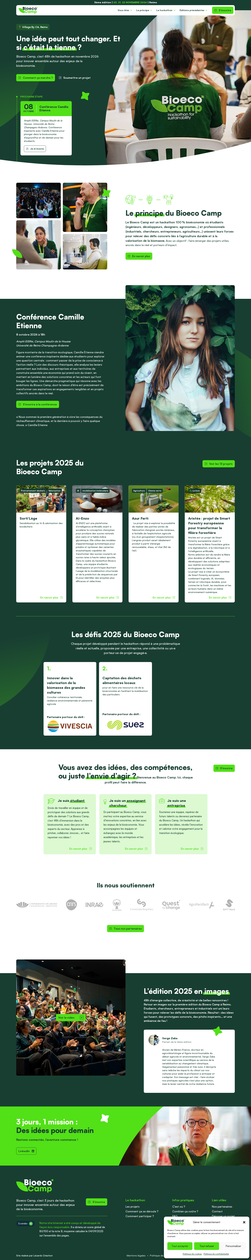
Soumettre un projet (76, 77)
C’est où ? (178, 1206)
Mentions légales (136, 1255)
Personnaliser (233, 1246)
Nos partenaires (222, 1206)
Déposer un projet (223, 1216)
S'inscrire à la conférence (40, 404)
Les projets (133, 1206)
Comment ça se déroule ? (142, 1211)
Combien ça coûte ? (185, 1211)
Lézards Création (43, 1255)
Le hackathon (164, 10)
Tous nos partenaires (128, 928)
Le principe (142, 10)
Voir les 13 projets (221, 463)
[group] (41, 543)
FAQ (174, 1216)
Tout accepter (179, 1246)
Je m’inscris (37, 148)
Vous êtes (123, 10)
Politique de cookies (192, 1254)
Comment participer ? (140, 1216)
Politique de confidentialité (216, 1254)
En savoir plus (141, 256)
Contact (217, 1211)
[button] (244, 1222)
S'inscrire (225, 10)
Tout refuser (206, 1246)
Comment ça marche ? (38, 77)
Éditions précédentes (192, 10)
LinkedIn (24, 1151)
